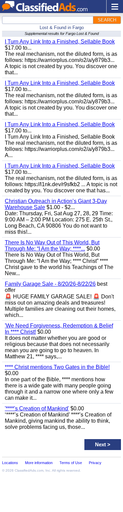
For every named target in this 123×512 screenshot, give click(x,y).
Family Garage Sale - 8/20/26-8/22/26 (50, 284)
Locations (10, 463)
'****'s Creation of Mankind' (37, 408)
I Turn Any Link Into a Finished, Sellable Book (60, 41)
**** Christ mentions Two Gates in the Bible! (57, 367)
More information (39, 463)
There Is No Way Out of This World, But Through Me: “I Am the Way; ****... (52, 246)
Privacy (95, 463)
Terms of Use (70, 463)
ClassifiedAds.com (29, 470)
